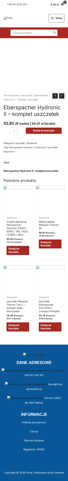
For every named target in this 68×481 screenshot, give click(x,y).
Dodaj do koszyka (43, 130)
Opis (6, 162)
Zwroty (34, 431)
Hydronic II (41, 147)
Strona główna (11, 95)
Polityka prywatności (34, 422)
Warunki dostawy (34, 440)
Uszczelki (27, 95)
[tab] (34, 162)
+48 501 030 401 (34, 375)
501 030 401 (20, 4)
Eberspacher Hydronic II (21, 147)
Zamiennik (31, 143)
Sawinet (59, 472)
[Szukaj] (54, 33)
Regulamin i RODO (34, 449)
